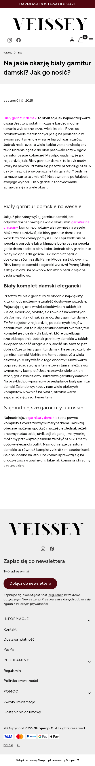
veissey (8, 52)
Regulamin (55, 595)
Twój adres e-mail (16, 571)
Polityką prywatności (33, 604)
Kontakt (10, 629)
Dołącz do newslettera (30, 583)
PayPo (9, 649)
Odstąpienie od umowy (22, 712)
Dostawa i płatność (19, 639)
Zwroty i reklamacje (19, 702)
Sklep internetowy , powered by (46, 760)
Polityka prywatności (21, 680)
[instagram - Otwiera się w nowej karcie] (9, 40)
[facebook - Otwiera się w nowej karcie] (18, 40)
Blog (20, 52)
